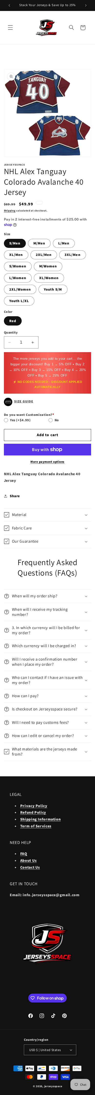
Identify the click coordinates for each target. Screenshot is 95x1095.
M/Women (48, 266)
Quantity (11, 332)
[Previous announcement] (9, 5)
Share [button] (15, 496)
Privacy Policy (34, 805)
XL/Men (16, 254)
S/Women (17, 266)
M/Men (39, 243)
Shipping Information (40, 819)
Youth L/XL (19, 300)
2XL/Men (44, 254)
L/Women (17, 277)
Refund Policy (33, 812)
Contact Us (30, 867)
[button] (10, 27)
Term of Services (35, 826)
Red (12, 320)
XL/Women (49, 277)
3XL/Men (72, 254)
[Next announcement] (85, 5)
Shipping (10, 210)
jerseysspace (53, 1086)
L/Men (63, 243)
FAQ (23, 853)
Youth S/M (53, 289)
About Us (28, 860)
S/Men (14, 243)
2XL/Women (20, 289)
